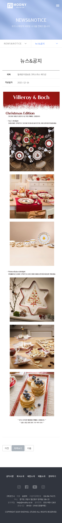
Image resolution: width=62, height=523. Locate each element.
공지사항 (10, 476)
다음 (29, 448)
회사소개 (20, 476)
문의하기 (52, 476)
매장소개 (31, 476)
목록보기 (18, 448)
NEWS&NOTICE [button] (13, 43)
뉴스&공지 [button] (40, 43)
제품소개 (41, 476)
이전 (7, 448)
